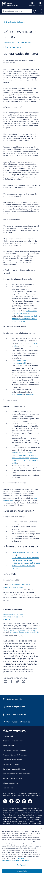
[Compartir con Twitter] (17, 681)
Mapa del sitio (8, 788)
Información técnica (10, 783)
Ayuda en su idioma (10, 745)
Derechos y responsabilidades (14, 769)
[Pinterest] (23, 801)
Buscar (37, 11)
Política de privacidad (25, 630)
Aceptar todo (22, 871)
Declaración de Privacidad (20, 860)
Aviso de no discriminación (13, 741)
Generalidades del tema (13, 614)
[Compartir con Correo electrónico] (5, 681)
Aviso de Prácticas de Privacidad (15, 755)
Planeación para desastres (12, 778)
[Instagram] (30, 801)
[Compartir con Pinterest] (23, 681)
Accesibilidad (8, 736)
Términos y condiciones (11, 764)
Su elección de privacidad (12, 759)
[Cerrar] (41, 828)
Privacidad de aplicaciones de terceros (17, 774)
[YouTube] (17, 801)
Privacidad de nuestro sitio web (14, 750)
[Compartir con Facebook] (11, 681)
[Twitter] (5, 801)
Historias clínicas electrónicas (26, 563)
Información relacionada (13, 617)
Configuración (22, 865)
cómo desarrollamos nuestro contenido (23, 632)
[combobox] (17, 11)
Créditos (6, 619)
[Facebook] (11, 801)
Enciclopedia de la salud (14, 22)
